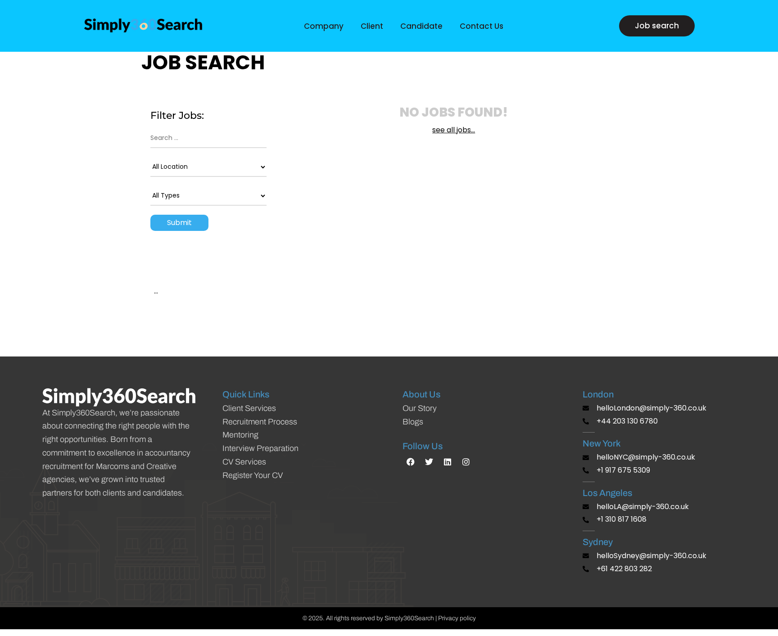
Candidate (421, 26)
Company (324, 26)
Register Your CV (252, 475)
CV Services (244, 461)
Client (372, 26)
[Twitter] (429, 462)
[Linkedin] (447, 462)
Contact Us (481, 26)
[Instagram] (466, 462)
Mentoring (240, 434)
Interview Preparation (260, 448)
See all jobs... (453, 130)
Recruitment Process (259, 421)
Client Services (249, 408)
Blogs (413, 421)
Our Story (420, 408)
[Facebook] (411, 462)
